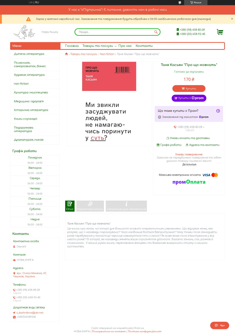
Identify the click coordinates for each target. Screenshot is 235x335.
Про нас (125, 46)
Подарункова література (23, 129)
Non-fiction (107, 54)
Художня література (29, 74)
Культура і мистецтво (31, 92)
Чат (222, 325)
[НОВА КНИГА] (24, 32)
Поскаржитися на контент (109, 331)
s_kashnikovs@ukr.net (30, 312)
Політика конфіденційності (144, 331)
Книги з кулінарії (25, 118)
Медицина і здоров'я (29, 101)
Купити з (184, 98)
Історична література (31, 110)
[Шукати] (156, 32)
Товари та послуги (97, 46)
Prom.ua (139, 328)
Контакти (144, 46)
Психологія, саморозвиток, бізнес (30, 64)
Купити (191, 88)
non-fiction (21, 83)
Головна (72, 46)
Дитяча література (29, 54)
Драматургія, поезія (28, 139)
